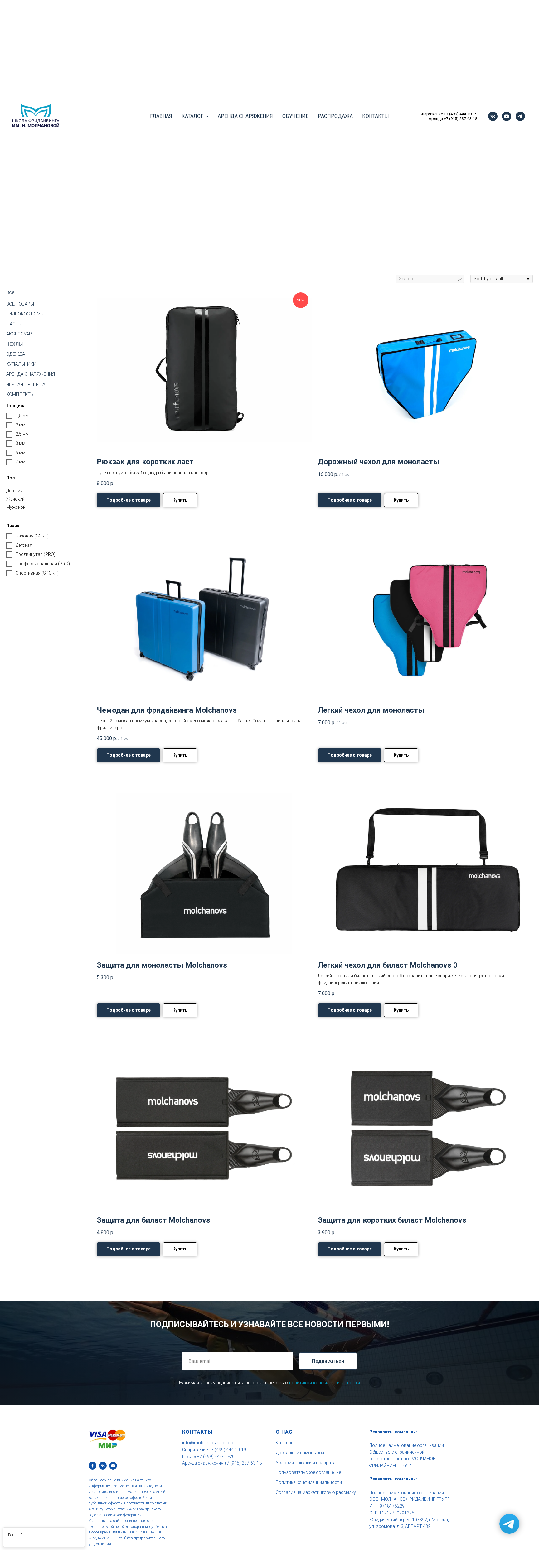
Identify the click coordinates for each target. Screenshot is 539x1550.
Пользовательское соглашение (308, 1472)
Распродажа (335, 116)
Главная (161, 116)
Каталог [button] (193, 116)
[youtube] (506, 116)
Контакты (375, 116)
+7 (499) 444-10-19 (460, 114)
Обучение (295, 116)
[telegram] (520, 116)
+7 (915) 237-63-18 (460, 118)
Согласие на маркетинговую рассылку (316, 1492)
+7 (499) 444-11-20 (216, 1456)
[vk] (493, 116)
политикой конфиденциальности (324, 1382)
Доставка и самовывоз (300, 1452)
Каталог (284, 1442)
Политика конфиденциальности (309, 1482)
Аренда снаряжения (245, 116)
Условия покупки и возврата (306, 1462)
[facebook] (92, 1466)
